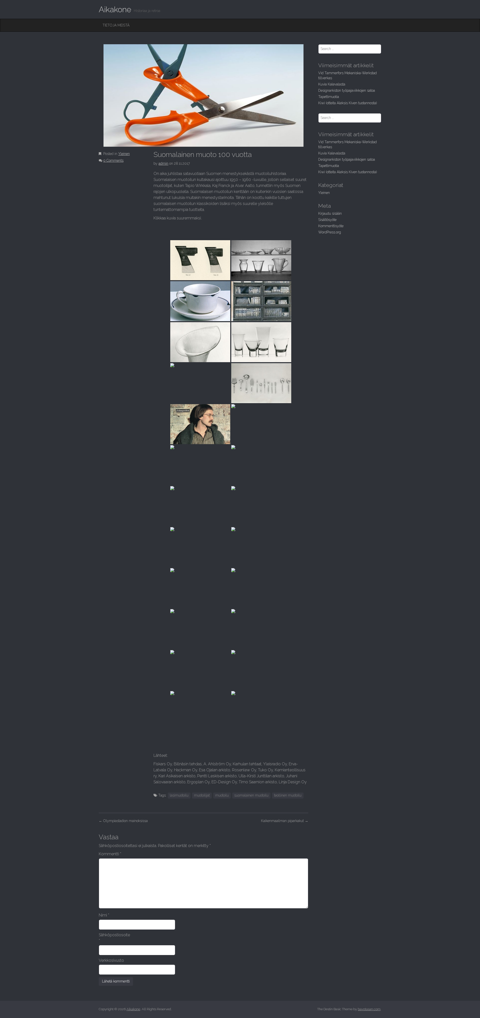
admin (163, 163)
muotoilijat (202, 795)
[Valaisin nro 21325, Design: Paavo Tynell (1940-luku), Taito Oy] (200, 383)
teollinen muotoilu (288, 795)
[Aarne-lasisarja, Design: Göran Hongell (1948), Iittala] (261, 342)
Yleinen (124, 154)
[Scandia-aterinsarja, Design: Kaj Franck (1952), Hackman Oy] (261, 383)
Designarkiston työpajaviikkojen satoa (346, 90)
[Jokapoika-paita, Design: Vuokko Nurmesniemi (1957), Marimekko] (200, 424)
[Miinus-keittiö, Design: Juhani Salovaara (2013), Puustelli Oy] (261, 711)
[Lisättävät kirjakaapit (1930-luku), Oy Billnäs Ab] (261, 301)
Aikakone (115, 9)
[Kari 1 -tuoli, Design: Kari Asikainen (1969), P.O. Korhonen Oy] (200, 506)
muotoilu (222, 795)
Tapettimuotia (328, 97)
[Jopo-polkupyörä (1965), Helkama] (200, 465)
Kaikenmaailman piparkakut (284, 821)
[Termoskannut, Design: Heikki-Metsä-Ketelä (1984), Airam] (261, 588)
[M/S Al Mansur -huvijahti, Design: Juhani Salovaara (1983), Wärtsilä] (200, 588)
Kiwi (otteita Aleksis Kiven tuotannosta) (347, 103)
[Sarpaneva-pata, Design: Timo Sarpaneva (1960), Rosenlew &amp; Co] (261, 424)
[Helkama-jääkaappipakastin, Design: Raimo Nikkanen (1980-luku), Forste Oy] (200, 629)
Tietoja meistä (116, 25)
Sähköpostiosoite (114, 938)
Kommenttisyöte (331, 226)
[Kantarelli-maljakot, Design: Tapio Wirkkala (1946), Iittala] (200, 342)
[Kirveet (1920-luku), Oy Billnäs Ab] (200, 260)
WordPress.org (329, 232)
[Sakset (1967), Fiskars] (261, 465)
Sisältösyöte (327, 220)
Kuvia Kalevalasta (331, 84)
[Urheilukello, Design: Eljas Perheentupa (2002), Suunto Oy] (200, 711)
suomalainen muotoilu (251, 795)
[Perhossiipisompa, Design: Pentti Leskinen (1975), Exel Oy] (200, 547)
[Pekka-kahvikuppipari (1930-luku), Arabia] (200, 301)
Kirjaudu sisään (330, 213)
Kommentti (110, 854)
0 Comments (113, 160)
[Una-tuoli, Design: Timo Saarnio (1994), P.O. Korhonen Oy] (261, 670)
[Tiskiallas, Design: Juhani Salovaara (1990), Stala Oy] (200, 670)
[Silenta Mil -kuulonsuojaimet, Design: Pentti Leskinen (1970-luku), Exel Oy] (261, 506)
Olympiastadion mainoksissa (123, 821)
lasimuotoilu (179, 795)
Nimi (104, 915)
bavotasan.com (369, 1009)
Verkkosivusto (111, 960)
